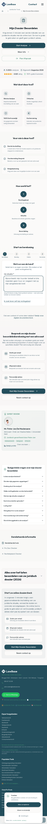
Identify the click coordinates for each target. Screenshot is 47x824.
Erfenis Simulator (7, 780)
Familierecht (6, 720)
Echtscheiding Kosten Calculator (12, 777)
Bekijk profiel (11, 446)
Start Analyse (21, 45)
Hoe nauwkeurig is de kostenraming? (16, 516)
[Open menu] (42, 4)
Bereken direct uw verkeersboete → (14, 745)
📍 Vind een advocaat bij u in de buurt (14, 700)
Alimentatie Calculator (9, 768)
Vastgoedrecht (6, 725)
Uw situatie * (9, 274)
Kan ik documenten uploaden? (14, 501)
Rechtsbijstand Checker (13, 554)
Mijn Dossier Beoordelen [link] (31, 11)
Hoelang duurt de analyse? (13, 486)
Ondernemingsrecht (8, 732)
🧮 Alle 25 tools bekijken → (10, 783)
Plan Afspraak (25, 58)
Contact (32, 4)
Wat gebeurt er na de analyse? (14, 511)
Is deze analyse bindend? (12, 476)
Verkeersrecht (6, 718)
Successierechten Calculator (11, 772)
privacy (24, 820)
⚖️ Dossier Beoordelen (23, 705)
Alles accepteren (23, 804)
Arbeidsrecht (6, 737)
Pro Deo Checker (10, 548)
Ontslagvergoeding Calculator (11, 763)
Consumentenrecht (8, 739)
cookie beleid (17, 820)
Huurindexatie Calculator (9, 765)
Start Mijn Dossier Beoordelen (22, 391)
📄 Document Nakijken (34, 700)
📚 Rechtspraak (36, 705)
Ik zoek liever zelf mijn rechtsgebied (17, 301)
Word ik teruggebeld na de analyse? (16, 520)
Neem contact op (23, 398)
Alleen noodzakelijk (23, 810)
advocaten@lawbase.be (12, 687)
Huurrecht (5, 727)
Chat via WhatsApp (12, 695)
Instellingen (24, 816)
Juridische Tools (14, 9)
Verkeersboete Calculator (10, 775)
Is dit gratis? (8, 506)
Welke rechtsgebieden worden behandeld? (18, 491)
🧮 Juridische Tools (8, 705)
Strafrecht (5, 722)
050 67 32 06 (8, 681)
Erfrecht (4, 730)
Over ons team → (23, 444)
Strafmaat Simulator (8, 770)
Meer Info (22, 52)
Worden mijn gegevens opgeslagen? (16, 481)
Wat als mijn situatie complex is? (14, 496)
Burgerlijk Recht (7, 734)
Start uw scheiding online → (11, 750)
